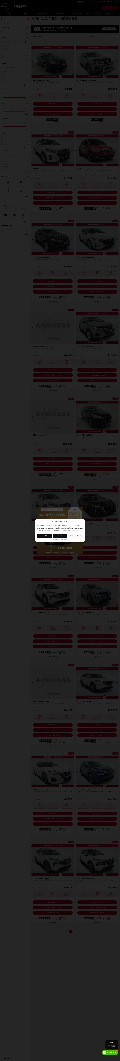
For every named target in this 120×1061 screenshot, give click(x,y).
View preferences (75, 535)
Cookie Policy (55, 539)
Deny (60, 535)
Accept (44, 535)
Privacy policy (63, 539)
